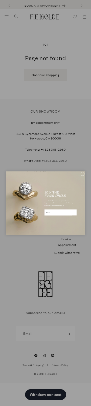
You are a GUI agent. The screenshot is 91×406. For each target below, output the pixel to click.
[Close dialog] (82, 173)
